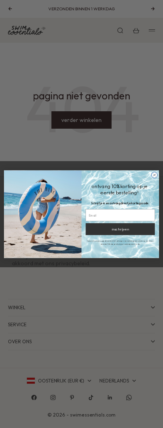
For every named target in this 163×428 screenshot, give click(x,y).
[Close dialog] (154, 175)
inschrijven (120, 228)
